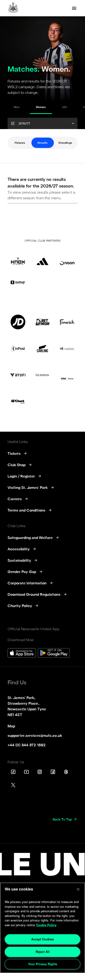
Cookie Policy (46, 925)
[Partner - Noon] (67, 257)
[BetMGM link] (42, 322)
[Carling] (42, 348)
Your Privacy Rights (42, 964)
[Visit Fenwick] (67, 322)
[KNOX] (18, 257)
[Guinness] (42, 375)
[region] (42, 927)
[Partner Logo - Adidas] (42, 257)
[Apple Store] (22, 653)
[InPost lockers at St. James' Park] (18, 348)
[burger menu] (74, 8)
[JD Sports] (18, 322)
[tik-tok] (13, 772)
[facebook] (53, 772)
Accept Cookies (42, 939)
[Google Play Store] (54, 653)
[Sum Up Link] (18, 282)
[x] (13, 785)
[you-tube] (26, 772)
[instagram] (39, 772)
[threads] (66, 772)
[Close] (78, 889)
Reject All (43, 951)
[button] (42, 123)
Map (11, 726)
